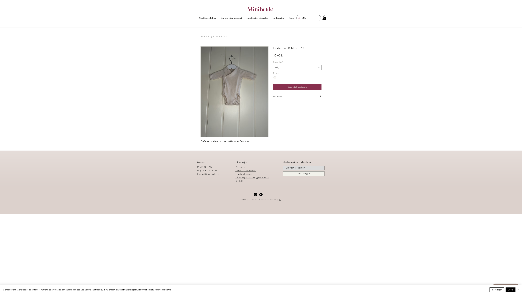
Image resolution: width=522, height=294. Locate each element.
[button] (231, 18)
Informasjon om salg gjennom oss (252, 177)
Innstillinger (497, 289)
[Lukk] (518, 289)
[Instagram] (255, 194)
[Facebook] (261, 194)
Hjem (203, 36)
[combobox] (297, 67)
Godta (510, 289)
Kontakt (239, 181)
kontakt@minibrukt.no (208, 174)
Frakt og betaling (243, 174)
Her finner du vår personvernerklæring (154, 289)
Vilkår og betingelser (245, 170)
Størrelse (278, 62)
